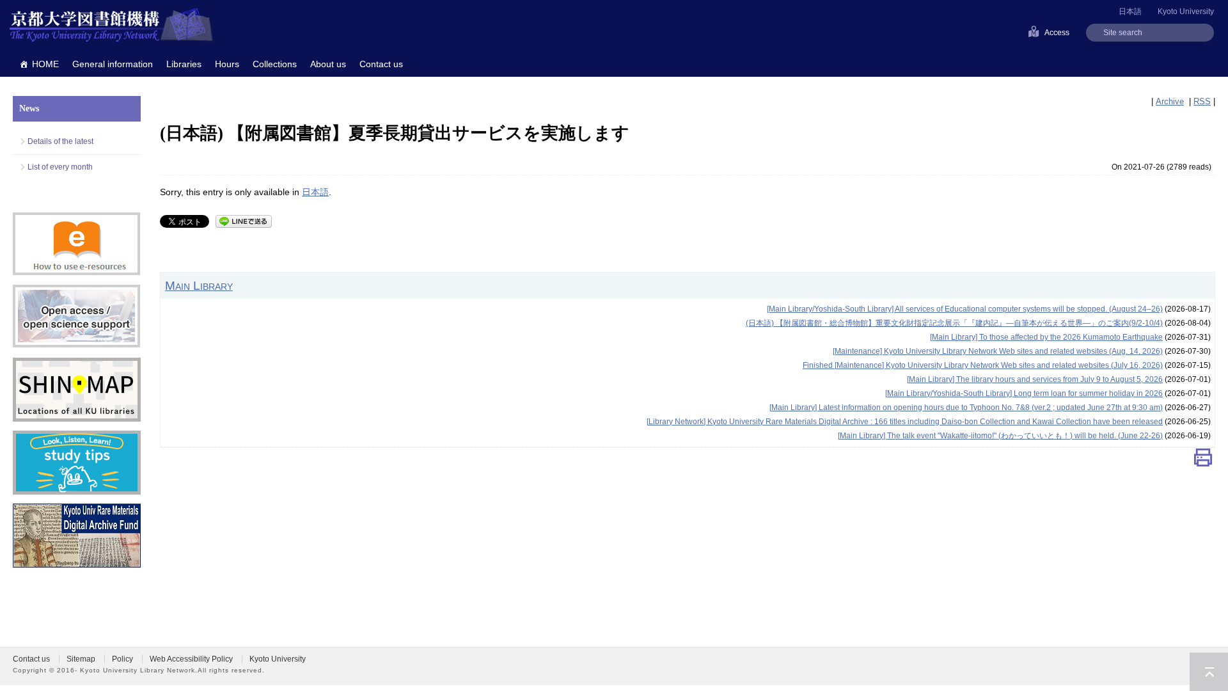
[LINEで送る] (244, 220)
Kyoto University (1186, 11)
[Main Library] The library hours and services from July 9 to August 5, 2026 (1035, 379)
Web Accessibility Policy (191, 659)
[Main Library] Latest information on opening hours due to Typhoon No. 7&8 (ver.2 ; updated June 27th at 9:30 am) (966, 407)
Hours (227, 64)
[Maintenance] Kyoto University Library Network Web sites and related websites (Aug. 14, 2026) (998, 351)
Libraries (183, 64)
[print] (1203, 460)
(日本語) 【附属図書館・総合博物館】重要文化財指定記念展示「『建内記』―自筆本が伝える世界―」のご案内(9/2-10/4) (954, 323)
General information (112, 64)
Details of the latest (60, 141)
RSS (1202, 101)
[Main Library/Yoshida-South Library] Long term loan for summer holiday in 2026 (1024, 393)
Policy (122, 659)
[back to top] (1209, 672)
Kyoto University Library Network (111, 25)
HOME (45, 64)
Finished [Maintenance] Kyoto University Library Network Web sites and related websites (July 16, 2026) (983, 365)
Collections (275, 64)
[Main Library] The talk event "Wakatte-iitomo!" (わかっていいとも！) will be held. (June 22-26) (1000, 435)
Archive (1170, 101)
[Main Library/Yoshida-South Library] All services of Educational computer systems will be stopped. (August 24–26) (965, 309)
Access (1056, 32)
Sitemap (81, 659)
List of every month (60, 167)
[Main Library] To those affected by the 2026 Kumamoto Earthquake (1046, 337)
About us (328, 64)
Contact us (381, 64)
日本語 (315, 192)
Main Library (199, 285)
